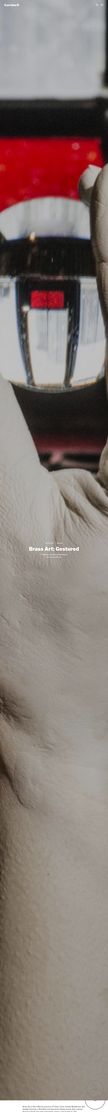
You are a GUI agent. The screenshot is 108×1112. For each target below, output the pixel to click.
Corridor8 (11, 5)
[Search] (97, 5)
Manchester (62, 554)
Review (60, 543)
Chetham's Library (48, 554)
